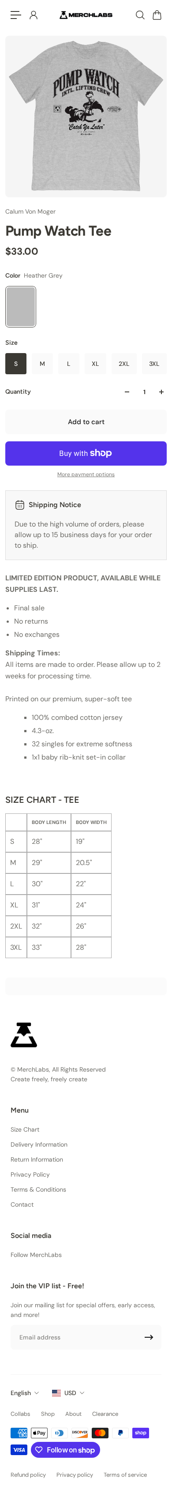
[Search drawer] (139, 15)
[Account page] (33, 15)
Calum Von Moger (30, 211)
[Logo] (86, 15)
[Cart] (156, 15)
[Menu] (16, 15)
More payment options (86, 474)
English (21, 1393)
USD (70, 1393)
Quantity (18, 391)
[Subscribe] (149, 1337)
